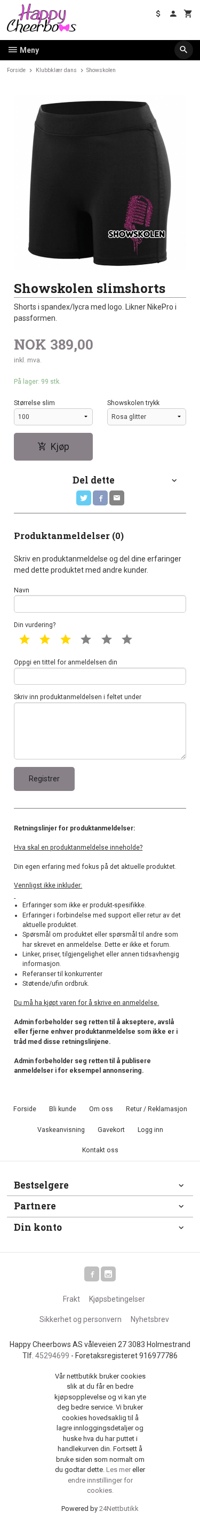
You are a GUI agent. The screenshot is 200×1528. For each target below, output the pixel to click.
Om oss (101, 1109)
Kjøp (60, 446)
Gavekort (111, 1130)
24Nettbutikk (119, 1509)
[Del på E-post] (116, 497)
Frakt (71, 1299)
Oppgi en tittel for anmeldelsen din (65, 662)
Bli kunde (62, 1109)
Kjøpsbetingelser (117, 1299)
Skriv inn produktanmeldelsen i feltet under (77, 697)
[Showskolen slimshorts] (100, 182)
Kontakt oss (100, 1150)
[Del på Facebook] (100, 497)
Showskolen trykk (133, 403)
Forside (16, 70)
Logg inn (150, 1130)
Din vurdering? (34, 625)
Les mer (119, 1470)
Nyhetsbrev (150, 1319)
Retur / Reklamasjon (156, 1109)
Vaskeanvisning (61, 1130)
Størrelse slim (34, 403)
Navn (21, 590)
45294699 (52, 1355)
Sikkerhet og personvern (80, 1319)
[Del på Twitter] (83, 497)
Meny (28, 50)
